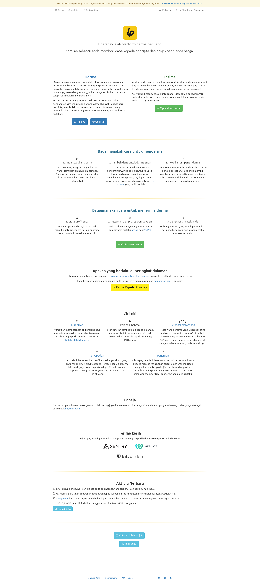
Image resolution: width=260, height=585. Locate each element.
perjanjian (63, 498)
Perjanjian (163, 355)
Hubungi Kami (110, 578)
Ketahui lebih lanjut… (77, 339)
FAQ (123, 578)
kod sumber (142, 276)
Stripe (134, 229)
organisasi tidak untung (122, 276)
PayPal (147, 229)
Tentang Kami (93, 578)
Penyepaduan (97, 355)
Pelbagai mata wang (183, 324)
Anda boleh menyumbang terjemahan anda (181, 3)
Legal (130, 578)
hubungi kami (72, 408)
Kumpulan (77, 324)
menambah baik (162, 280)
